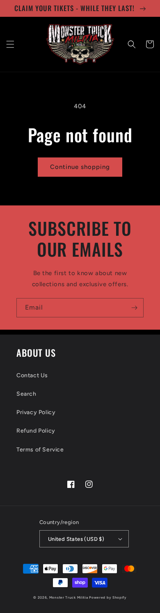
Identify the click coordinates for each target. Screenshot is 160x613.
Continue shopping (80, 167)
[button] (10, 44)
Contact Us (32, 375)
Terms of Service (40, 449)
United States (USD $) (76, 539)
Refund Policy (35, 430)
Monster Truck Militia (68, 597)
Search (26, 393)
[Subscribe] (134, 307)
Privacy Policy (35, 412)
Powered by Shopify (108, 597)
